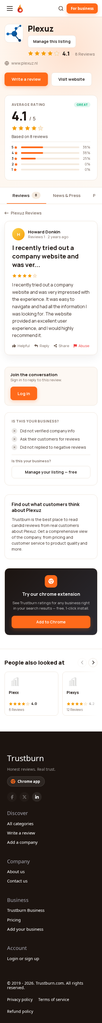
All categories (20, 823)
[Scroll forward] (92, 662)
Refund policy (20, 1011)
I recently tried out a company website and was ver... (45, 256)
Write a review (21, 833)
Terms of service (53, 999)
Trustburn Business (25, 910)
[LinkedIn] (37, 797)
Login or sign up (23, 958)
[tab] (26, 195)
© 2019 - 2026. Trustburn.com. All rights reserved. (45, 985)
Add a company (22, 842)
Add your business (25, 929)
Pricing (14, 920)
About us (16, 871)
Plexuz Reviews (26, 213)
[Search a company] (61, 8)
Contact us (17, 881)
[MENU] (9, 8)
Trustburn (25, 758)
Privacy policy (20, 999)
